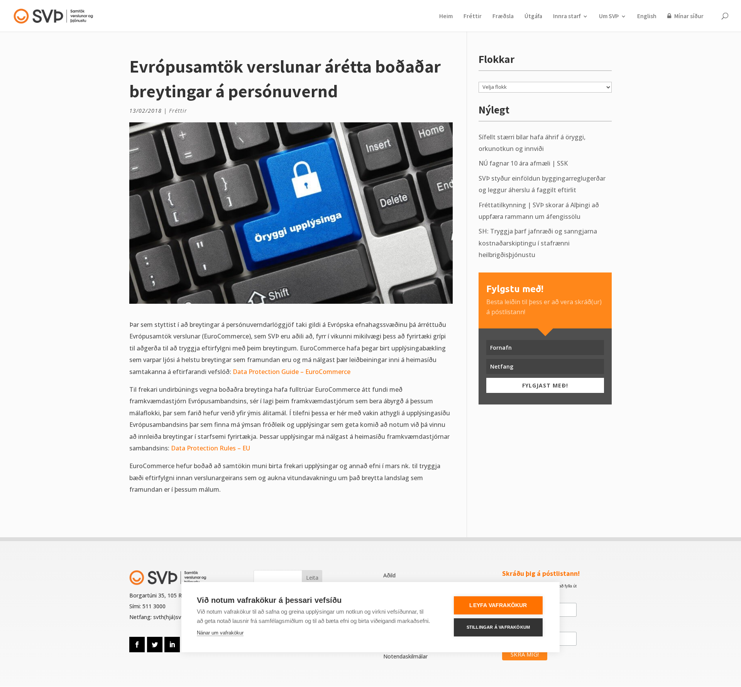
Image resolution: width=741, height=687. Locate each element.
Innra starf (566, 17)
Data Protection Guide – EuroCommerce (291, 371)
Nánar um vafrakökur (220, 633)
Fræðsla (503, 17)
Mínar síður (688, 16)
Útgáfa (533, 17)
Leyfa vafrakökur (498, 605)
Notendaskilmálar (405, 656)
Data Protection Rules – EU (210, 448)
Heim (446, 17)
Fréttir (473, 17)
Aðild (389, 575)
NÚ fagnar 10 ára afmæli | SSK (523, 163)
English (646, 17)
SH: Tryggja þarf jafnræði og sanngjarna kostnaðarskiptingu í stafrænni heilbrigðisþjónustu (538, 243)
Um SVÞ (609, 17)
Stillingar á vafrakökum (498, 627)
